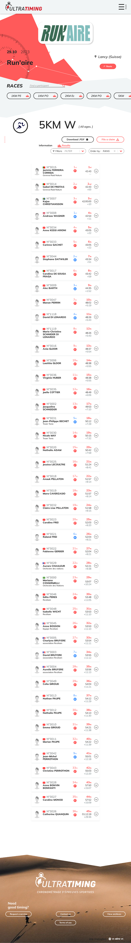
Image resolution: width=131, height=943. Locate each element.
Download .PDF (75, 139)
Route (109, 66)
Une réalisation (97, 939)
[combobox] (103, 151)
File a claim (108, 139)
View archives (114, 914)
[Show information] (96, 171)
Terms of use (65, 922)
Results (66, 145)
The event (15, 71)
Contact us (65, 914)
